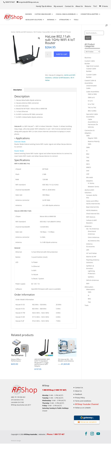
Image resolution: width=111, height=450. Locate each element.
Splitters (91, 277)
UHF (87, 174)
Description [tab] (17, 90)
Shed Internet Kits (92, 214)
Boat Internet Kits (92, 207)
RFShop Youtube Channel (87, 404)
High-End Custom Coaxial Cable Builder (92, 68)
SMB (88, 147)
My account (58, 6)
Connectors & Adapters (89, 14)
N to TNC (91, 104)
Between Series (93, 187)
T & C (95, 6)
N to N (90, 101)
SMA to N (91, 97)
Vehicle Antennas (92, 280)
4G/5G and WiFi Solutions (24, 32)
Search (88, 38)
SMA (88, 136)
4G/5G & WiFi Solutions (33, 20)
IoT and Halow (91, 253)
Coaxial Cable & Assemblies (66, 14)
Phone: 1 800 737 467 (55, 434)
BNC (87, 154)
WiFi (87, 284)
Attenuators (89, 287)
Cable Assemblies (92, 92)
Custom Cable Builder (43, 14)
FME (87, 161)
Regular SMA (92, 138)
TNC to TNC (92, 107)
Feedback (78, 394)
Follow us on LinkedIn (83, 408)
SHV (87, 171)
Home (13, 32)
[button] (39, 38)
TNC (87, 157)
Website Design (16, 441)
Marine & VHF (91, 257)
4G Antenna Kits (94, 241)
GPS (87, 250)
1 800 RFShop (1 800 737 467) (54, 390)
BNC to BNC (92, 111)
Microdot (89, 177)
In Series (91, 183)
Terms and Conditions (83, 401)
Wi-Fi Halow (37, 32)
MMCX (88, 167)
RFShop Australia (30, 434)
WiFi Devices (90, 217)
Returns (88, 6)
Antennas (50, 20)
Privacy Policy (80, 398)
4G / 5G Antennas (92, 229)
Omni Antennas (93, 237)
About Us (79, 6)
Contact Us (69, 6)
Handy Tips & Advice (44, 6)
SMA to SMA (92, 94)
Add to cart (61, 54)
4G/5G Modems (91, 210)
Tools (76, 20)
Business (28, 14)
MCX (88, 164)
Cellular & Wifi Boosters (61, 78)
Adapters (89, 181)
